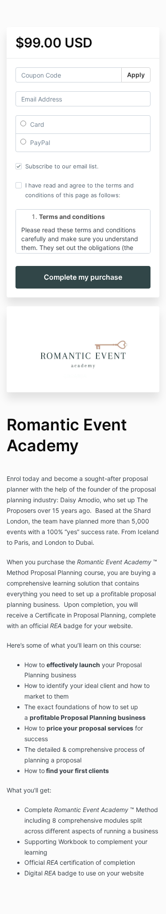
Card (36, 124)
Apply (136, 74)
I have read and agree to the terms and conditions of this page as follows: (79, 190)
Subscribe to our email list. (62, 166)
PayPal (39, 142)
